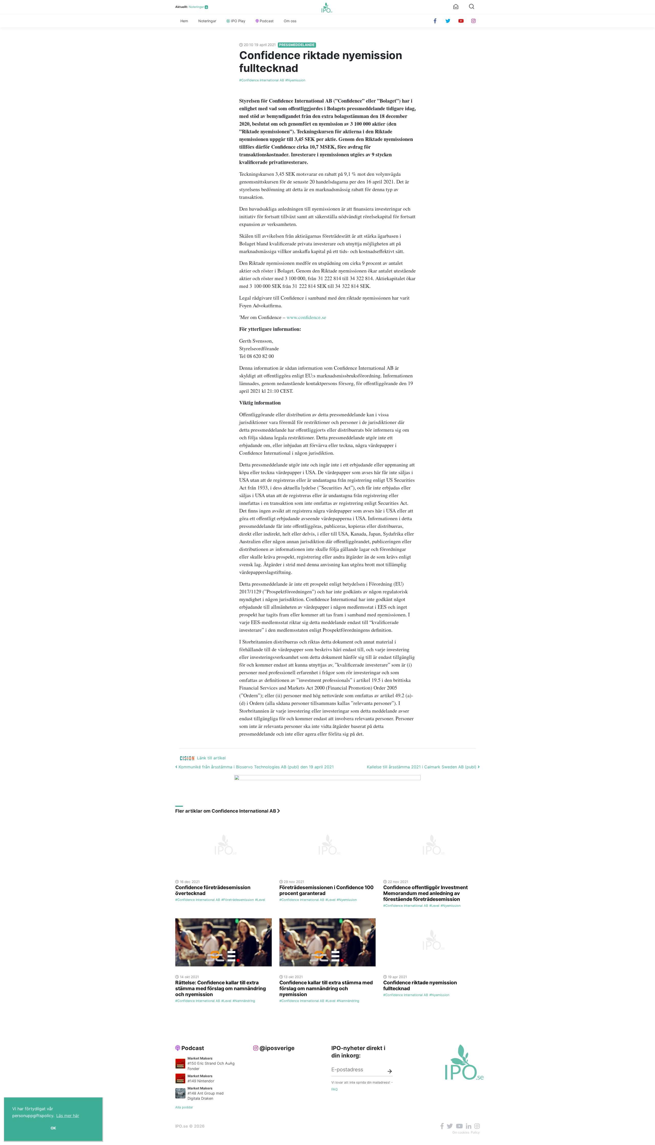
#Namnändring (244, 1001)
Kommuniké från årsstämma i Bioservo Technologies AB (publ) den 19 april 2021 (255, 766)
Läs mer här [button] (67, 1115)
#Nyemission (295, 80)
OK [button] (53, 1128)
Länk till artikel (211, 757)
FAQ (334, 1089)
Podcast (267, 21)
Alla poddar (184, 1107)
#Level (260, 900)
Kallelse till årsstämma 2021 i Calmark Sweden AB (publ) (422, 766)
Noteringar (196, 7)
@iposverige (276, 1048)
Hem (184, 21)
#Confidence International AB (261, 80)
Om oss (290, 21)
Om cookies (460, 1132)
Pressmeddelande (296, 45)
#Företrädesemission (237, 900)
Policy (475, 1132)
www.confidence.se (306, 317)
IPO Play (238, 21)
